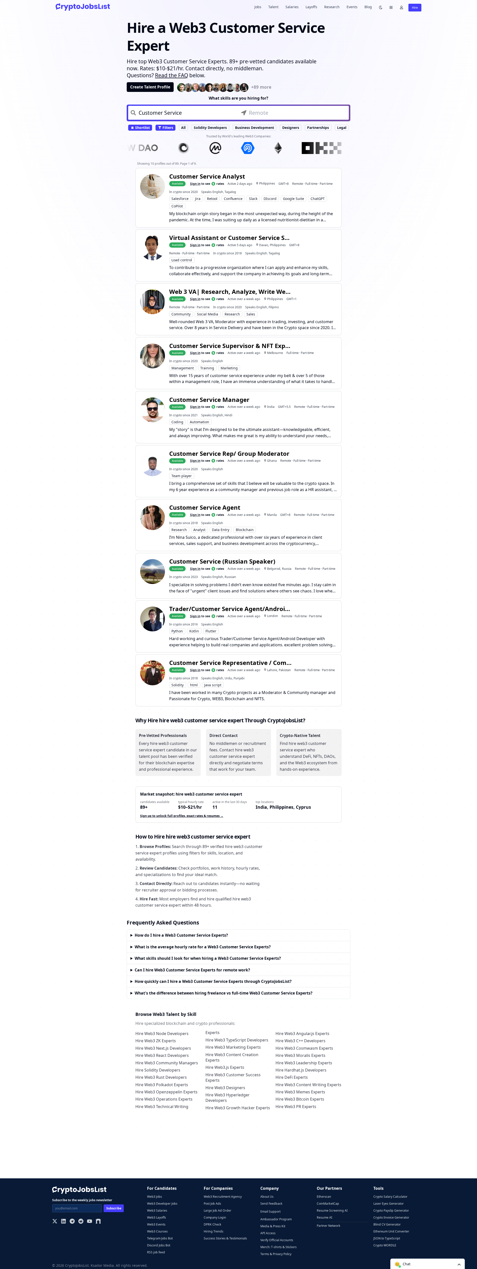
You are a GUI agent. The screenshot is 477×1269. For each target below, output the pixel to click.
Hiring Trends (213, 1231)
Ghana (272, 461)
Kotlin (194, 631)
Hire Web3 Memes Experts (300, 1092)
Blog (368, 6)
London (272, 616)
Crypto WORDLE (384, 1245)
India (271, 407)
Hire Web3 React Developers (162, 1055)
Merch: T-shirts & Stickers (278, 1247)
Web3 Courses (157, 1231)
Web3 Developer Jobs (162, 1203)
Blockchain (245, 529)
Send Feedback (271, 1203)
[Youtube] (89, 1222)
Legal (341, 127)
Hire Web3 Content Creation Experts (231, 1057)
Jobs (257, 6)
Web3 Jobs (154, 1196)
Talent (273, 6)
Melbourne (275, 353)
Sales (250, 314)
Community (181, 314)
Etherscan (324, 1196)
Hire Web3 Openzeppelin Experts (166, 1092)
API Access (268, 1233)
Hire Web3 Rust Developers (161, 1077)
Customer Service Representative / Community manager (231, 662)
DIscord (270, 198)
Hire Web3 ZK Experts (155, 1040)
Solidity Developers (210, 127)
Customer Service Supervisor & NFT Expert (231, 345)
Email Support (270, 1211)
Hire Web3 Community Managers (166, 1063)
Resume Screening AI (332, 1210)
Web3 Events (156, 1224)
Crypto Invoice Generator (391, 1217)
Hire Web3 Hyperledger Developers (227, 1097)
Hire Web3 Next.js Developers (163, 1048)
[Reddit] (80, 1222)
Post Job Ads (212, 1203)
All (183, 127)
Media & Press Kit (272, 1226)
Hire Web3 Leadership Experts (304, 1063)
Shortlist (142, 127)
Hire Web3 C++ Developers (300, 1040)
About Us (267, 1196)
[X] (54, 1222)
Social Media (207, 314)
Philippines (267, 183)
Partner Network (328, 1226)
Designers (290, 127)
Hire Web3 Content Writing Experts (308, 1084)
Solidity (177, 685)
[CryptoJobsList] (83, 6)
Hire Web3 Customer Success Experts (233, 1077)
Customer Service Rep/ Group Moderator (229, 453)
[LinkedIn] (63, 1222)
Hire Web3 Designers (225, 1087)
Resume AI (324, 1217)
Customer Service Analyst (207, 176)
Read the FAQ (171, 75)
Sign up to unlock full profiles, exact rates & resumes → (181, 816)
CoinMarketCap (328, 1203)
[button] (427, 1264)
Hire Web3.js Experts (224, 1067)
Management (182, 368)
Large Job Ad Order (217, 1210)
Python (177, 631)
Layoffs (311, 6)
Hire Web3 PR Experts (296, 1106)
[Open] (459, 1264)
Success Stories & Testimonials (225, 1238)
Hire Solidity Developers (157, 1070)
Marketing (229, 368)
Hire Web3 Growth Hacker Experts (237, 1108)
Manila (272, 515)
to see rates (207, 184)
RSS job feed (156, 1252)
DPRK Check (212, 1224)
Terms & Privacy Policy (275, 1254)
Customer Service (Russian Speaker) (222, 561)
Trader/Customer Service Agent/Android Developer (231, 609)
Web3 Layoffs (156, 1217)
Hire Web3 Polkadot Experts (161, 1084)
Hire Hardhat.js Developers (301, 1070)
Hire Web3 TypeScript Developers (236, 1040)
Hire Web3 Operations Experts (164, 1099)
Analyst (199, 529)
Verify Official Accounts (276, 1240)
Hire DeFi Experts (292, 1077)
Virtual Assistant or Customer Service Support (231, 237)
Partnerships (318, 127)
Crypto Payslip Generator (391, 1210)
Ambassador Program (276, 1219)
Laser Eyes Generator (388, 1203)
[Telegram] (72, 1222)
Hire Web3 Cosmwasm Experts (304, 1048)
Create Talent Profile (150, 87)
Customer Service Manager (209, 399)
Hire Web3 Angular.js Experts (302, 1033)
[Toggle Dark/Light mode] (380, 7)
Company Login (215, 1217)
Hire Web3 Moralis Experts (300, 1055)
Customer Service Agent (204, 507)
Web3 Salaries (157, 1210)
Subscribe (113, 1208)
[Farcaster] (98, 1222)
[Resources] (391, 7)
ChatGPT (318, 198)
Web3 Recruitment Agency (223, 1196)
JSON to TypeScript (386, 1238)
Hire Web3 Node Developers (162, 1033)
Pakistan (285, 670)
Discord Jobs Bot (158, 1245)
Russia (286, 569)
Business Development (254, 127)
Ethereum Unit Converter (391, 1231)
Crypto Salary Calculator (390, 1196)
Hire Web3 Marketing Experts (233, 1047)
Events (352, 6)
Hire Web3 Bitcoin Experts (300, 1099)
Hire (415, 7)
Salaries (292, 6)
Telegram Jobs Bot (160, 1238)
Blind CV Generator (387, 1224)
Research (332, 6)
